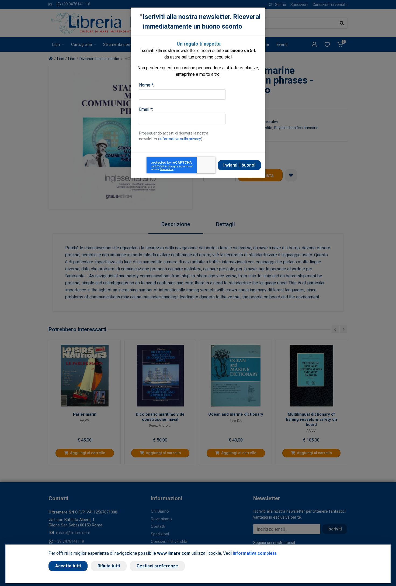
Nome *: (146, 85)
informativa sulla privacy (180, 139)
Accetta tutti (68, 565)
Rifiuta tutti (109, 565)
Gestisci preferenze (157, 565)
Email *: (146, 109)
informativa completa (255, 553)
